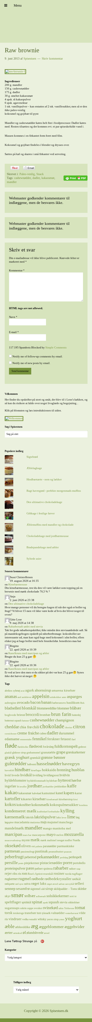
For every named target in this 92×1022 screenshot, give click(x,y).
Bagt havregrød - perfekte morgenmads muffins (54, 490)
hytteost (64, 780)
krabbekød (42, 811)
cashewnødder (22, 178)
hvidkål (26, 775)
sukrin (23, 908)
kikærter (26, 799)
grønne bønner (53, 757)
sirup (49, 888)
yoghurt (73, 918)
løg (78, 817)
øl (24, 932)
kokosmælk (40, 805)
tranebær (30, 913)
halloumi (31, 764)
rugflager (77, 873)
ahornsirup (43, 690)
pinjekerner (31, 863)
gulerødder (16, 763)
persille (11, 862)
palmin (39, 846)
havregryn (71, 763)
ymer (61, 919)
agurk (29, 690)
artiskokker (55, 697)
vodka (25, 919)
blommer (63, 708)
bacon (35, 702)
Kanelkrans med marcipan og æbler (28, 653)
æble (10, 926)
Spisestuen (46, 21)
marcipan (13, 834)
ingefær (10, 786)
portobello (79, 863)
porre (67, 862)
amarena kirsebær (63, 690)
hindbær (22, 769)
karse (78, 793)
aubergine (10, 702)
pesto (21, 863)
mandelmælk (14, 828)
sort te (73, 896)
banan (46, 702)
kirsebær (39, 799)
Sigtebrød (32, 456)
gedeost (82, 746)
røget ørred (52, 884)
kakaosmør (48, 178)
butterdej (76, 714)
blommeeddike (47, 708)
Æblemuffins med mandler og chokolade (50, 524)
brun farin (61, 714)
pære (30, 868)
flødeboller (23, 747)
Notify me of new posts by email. (31, 363)
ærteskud (17, 933)
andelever (26, 697)
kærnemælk (15, 817)
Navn (13, 317)
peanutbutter (56, 851)
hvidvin (64, 775)
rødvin (27, 883)
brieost (21, 714)
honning (64, 770)
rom (24, 873)
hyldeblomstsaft (36, 780)
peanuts (67, 852)
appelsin (40, 696)
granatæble (48, 752)
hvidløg (38, 775)
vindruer (15, 919)
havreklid (9, 770)
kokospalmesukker (64, 805)
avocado (23, 702)
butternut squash (13, 720)
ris (19, 873)
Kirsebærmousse (17, 584)
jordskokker (60, 786)
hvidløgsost (51, 775)
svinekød (50, 907)
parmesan (12, 851)
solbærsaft (41, 896)
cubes (43, 733)
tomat (80, 907)
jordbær (34, 785)
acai (23, 691)
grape (60, 752)
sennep (10, 888)
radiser (72, 868)
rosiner (59, 873)
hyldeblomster (16, 780)
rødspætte (10, 883)
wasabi (33, 919)
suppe (30, 908)
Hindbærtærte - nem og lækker (44, 479)
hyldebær (51, 780)
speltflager (13, 902)
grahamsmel (33, 752)
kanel (59, 793)
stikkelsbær (74, 902)
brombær (45, 714)
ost (33, 846)
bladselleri (13, 708)
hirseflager (36, 770)
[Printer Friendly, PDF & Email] (76, 177)
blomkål (29, 708)
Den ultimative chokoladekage (44, 502)
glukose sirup (19, 752)
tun (39, 913)
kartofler (12, 798)
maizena (35, 822)
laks (58, 817)
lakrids (29, 817)
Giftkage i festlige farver (41, 513)
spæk (45, 902)
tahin (61, 908)
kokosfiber (23, 805)
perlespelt (75, 857)
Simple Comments (56, 347)
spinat (37, 901)
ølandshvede (35, 932)
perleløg (64, 857)
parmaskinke (65, 846)
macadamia (22, 822)
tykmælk (46, 913)
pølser (39, 868)
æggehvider (74, 926)
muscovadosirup (13, 840)
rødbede (37, 879)
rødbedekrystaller (58, 879)
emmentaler (26, 739)
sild (43, 888)
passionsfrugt (27, 851)
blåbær (75, 708)
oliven (26, 846)
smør (17, 895)
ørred (46, 933)
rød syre (19, 884)
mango (47, 828)
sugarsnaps (12, 908)
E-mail (14, 332)
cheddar (12, 726)
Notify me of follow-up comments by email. (37, 356)
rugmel (24, 878)
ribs (14, 873)
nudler (68, 840)
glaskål (8, 753)
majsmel (52, 822)
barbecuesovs (59, 702)
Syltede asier (34, 558)
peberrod (30, 857)
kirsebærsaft (52, 799)
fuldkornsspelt (66, 746)
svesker (38, 908)
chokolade (52, 726)
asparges (74, 696)
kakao (11, 792)
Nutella (76, 840)
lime (71, 816)
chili (35, 727)
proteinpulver (15, 868)
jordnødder (48, 786)
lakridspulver (45, 817)
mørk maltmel (48, 840)
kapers (69, 793)
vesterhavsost (71, 913)
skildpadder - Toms (65, 888)
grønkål (35, 757)
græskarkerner (75, 752)
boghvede (10, 714)
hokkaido (49, 770)
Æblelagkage (34, 468)
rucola (68, 873)
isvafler (23, 786)
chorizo (68, 727)
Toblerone (69, 908)
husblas (78, 769)
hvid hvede (12, 775)
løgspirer (9, 822)
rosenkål (48, 873)
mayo (51, 834)
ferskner (53, 739)
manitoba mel (62, 828)
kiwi (75, 799)
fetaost (66, 739)
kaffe (71, 785)
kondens (83, 805)
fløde (11, 745)
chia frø (26, 727)
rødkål (76, 879)
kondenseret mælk (20, 811)
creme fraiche (28, 733)
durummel (66, 733)
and (19, 697)
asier (64, 697)
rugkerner (11, 879)
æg (34, 926)
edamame (12, 739)
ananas (11, 696)
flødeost (35, 746)
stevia (63, 902)
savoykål (69, 884)
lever (64, 817)
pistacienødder (51, 863)
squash (54, 902)
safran (62, 884)
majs (43, 822)
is (18, 786)
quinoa (48, 868)
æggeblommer (51, 926)
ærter (9, 932)
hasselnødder (49, 763)
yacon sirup (53, 919)
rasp (78, 869)
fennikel (39, 738)
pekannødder (48, 856)
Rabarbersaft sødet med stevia (25, 626)
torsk (8, 913)
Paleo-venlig (27, 174)
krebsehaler (54, 811)
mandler (12, 182)
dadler (36, 178)
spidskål (26, 902)
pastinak (41, 851)
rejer (8, 873)
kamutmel (48, 793)
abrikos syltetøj (12, 690)
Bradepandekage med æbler (43, 547)
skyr (7, 896)
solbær (29, 895)
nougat (60, 840)
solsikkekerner (57, 896)
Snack (40, 174)
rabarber (60, 868)
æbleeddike (22, 927)
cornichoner (11, 734)
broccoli (32, 714)
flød (73, 739)
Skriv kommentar (52, 58)
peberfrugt (14, 856)
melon (60, 834)
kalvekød (36, 793)
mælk (35, 840)
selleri (79, 884)
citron (79, 726)
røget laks (38, 884)
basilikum (73, 702)
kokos (10, 804)
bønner (25, 720)
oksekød (13, 845)
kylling (67, 810)
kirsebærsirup (66, 799)
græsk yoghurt (17, 757)
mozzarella (74, 834)
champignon (64, 720)
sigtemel (35, 888)
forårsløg (48, 746)
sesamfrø (23, 889)
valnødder (58, 913)
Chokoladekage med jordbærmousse (48, 536)
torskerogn (18, 913)
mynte (26, 840)
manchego (66, 822)
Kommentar (17, 270)
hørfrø (76, 780)
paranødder (49, 846)
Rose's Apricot (35, 873)
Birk (82, 703)
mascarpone (39, 834)
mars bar (27, 835)
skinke (82, 888)
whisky (42, 919)
